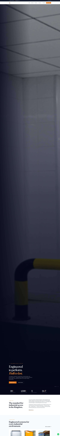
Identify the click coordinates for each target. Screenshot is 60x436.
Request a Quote (12, 382)
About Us (32, 2)
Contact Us (44, 2)
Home (29, 2)
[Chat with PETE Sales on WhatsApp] (58, 434)
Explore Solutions (20, 382)
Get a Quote (48, 2)
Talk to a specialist (47, 426)
